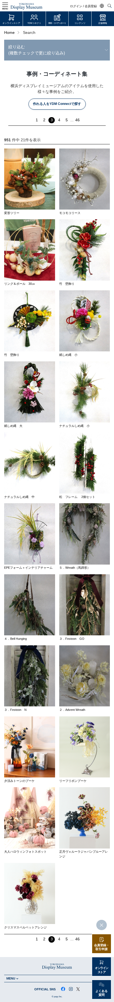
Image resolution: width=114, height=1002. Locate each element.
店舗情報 (102, 23)
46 (77, 120)
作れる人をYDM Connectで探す (57, 104)
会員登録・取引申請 (101, 947)
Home (9, 33)
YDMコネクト (34, 23)
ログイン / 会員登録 (83, 6)
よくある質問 (101, 993)
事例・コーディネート (57, 23)
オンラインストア (11, 23)
